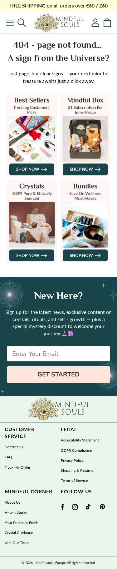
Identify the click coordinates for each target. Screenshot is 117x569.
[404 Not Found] (59, 22)
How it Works (16, 512)
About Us (12, 502)
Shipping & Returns (77, 470)
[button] (22, 23)
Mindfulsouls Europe (50, 563)
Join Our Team (17, 542)
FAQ (8, 457)
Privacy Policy (72, 460)
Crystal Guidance (19, 532)
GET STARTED (58, 374)
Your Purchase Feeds (21, 522)
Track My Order (17, 467)
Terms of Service (74, 480)
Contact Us (14, 447)
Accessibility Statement (80, 440)
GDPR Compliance (76, 450)
